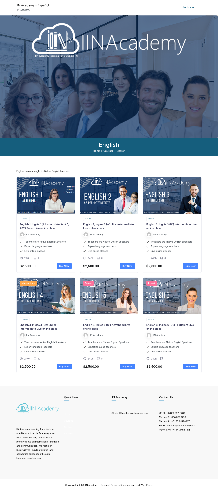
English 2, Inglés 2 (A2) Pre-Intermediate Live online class (108, 226)
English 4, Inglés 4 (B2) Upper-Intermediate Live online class (38, 326)
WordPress (146, 485)
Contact (159, 7)
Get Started (189, 7)
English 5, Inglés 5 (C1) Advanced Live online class (106, 326)
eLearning (129, 485)
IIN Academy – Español (32, 5)
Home (133, 7)
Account (173, 7)
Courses (146, 7)
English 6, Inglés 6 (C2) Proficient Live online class (170, 326)
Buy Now (64, 266)
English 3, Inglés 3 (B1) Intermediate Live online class (171, 226)
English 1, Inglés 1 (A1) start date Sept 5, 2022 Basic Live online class (44, 226)
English (25, 219)
